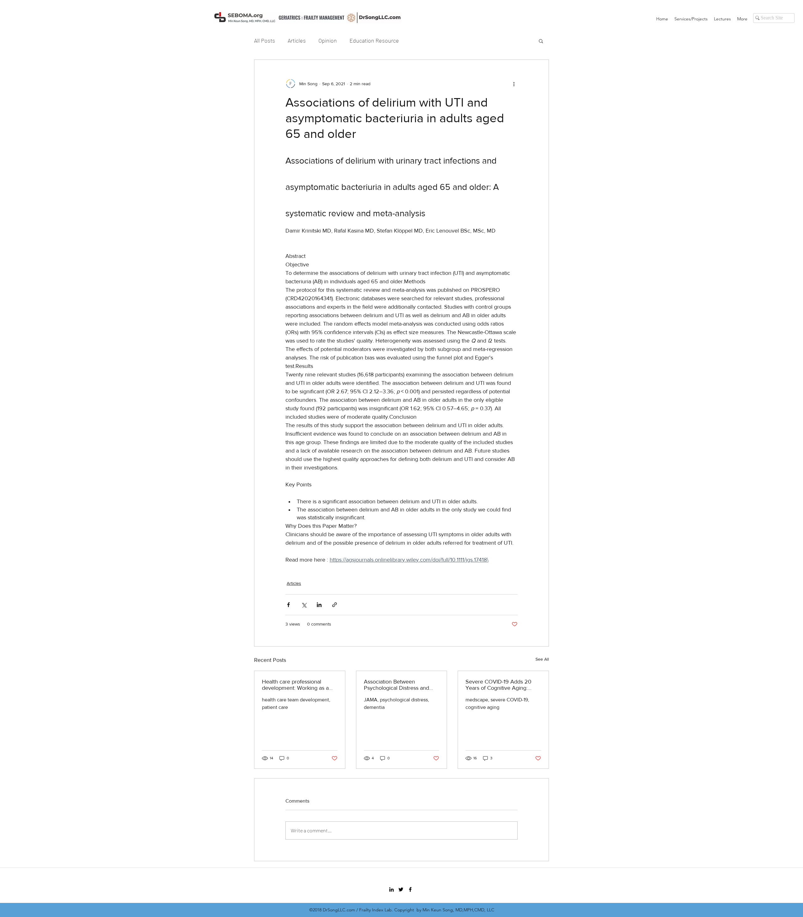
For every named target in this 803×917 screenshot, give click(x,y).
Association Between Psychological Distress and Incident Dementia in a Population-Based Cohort (396, 685)
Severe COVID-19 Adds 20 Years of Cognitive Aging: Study (498, 685)
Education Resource (374, 40)
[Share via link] (335, 605)
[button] (541, 40)
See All (542, 659)
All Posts (264, 40)
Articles (297, 40)
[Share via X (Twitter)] (304, 605)
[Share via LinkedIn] (319, 605)
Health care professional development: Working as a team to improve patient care (297, 685)
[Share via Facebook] (288, 605)
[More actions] (514, 83)
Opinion (327, 40)
